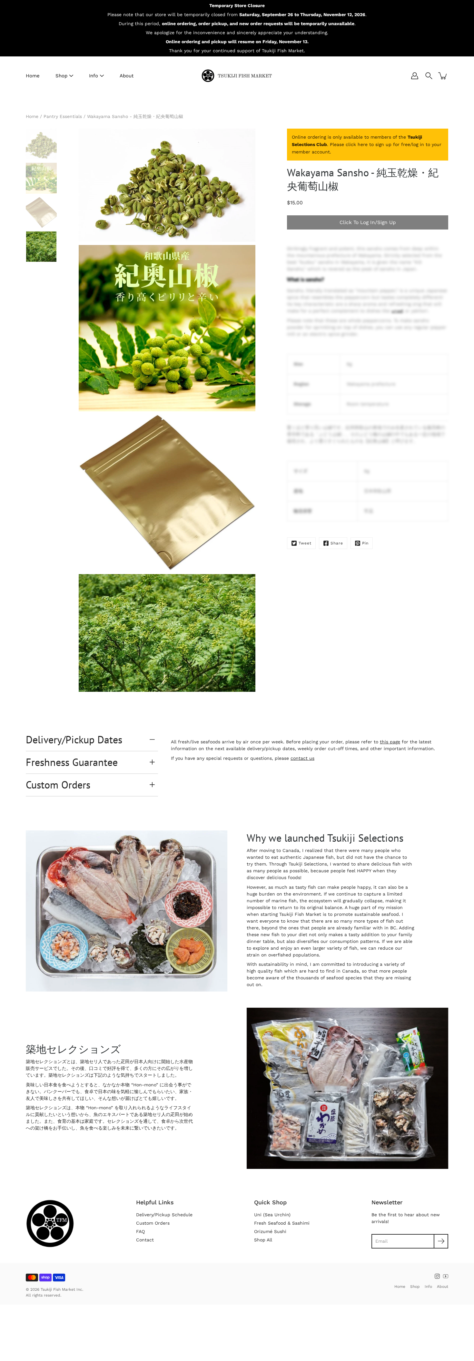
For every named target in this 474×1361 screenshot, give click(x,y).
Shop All (263, 1239)
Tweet (305, 543)
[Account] (415, 76)
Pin (365, 543)
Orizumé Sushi (270, 1231)
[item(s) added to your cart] (443, 76)
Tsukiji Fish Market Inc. (62, 1289)
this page (390, 741)
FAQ (140, 1231)
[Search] (429, 76)
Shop (61, 76)
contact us (302, 758)
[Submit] (441, 1241)
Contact (145, 1239)
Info (93, 76)
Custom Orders (58, 784)
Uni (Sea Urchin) (272, 1214)
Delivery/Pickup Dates (74, 739)
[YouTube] (445, 1276)
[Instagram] (437, 1276)
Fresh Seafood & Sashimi (282, 1223)
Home (33, 76)
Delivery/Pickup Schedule (164, 1214)
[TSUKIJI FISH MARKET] (237, 76)
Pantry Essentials (63, 116)
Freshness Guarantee (72, 762)
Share (337, 543)
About (126, 76)
